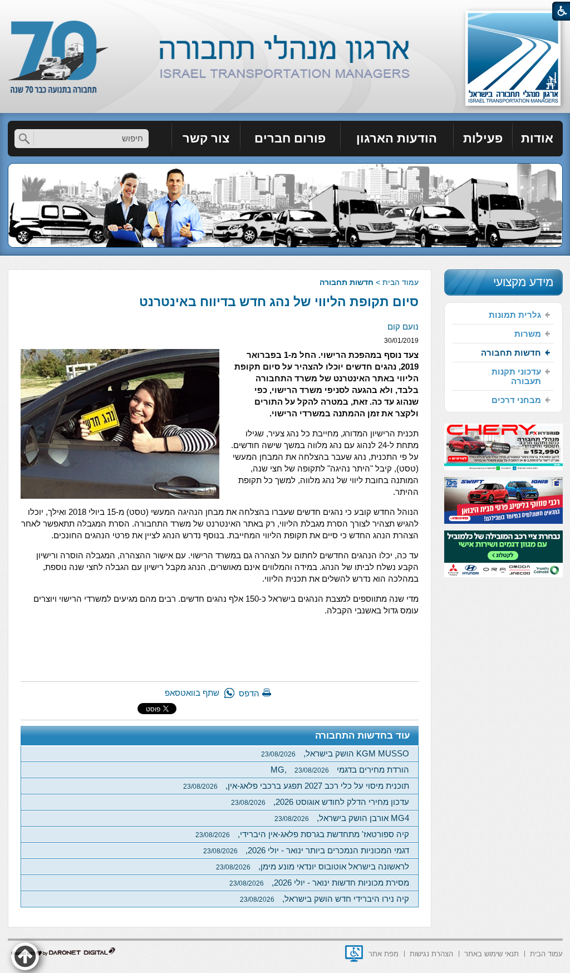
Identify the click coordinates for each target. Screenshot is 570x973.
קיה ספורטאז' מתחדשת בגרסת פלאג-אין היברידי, (302, 834)
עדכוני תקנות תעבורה (516, 376)
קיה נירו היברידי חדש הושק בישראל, (324, 898)
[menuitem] (538, 138)
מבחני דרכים (516, 400)
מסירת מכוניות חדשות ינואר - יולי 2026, (319, 882)
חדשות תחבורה (347, 282)
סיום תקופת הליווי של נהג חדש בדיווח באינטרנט (279, 301)
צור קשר (206, 138)
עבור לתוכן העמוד (285, 11)
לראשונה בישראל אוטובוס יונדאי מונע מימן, (312, 866)
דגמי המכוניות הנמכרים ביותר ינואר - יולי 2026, (306, 850)
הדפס (249, 693)
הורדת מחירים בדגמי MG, (340, 769)
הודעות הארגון (396, 138)
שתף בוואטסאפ (192, 692)
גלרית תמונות (515, 315)
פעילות (483, 138)
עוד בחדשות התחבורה (362, 735)
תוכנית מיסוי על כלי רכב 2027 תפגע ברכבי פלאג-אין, (296, 785)
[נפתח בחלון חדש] (354, 953)
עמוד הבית (400, 282)
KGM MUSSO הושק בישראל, (335, 753)
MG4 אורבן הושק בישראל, (341, 818)
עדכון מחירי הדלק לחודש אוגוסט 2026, (320, 802)
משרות (527, 333)
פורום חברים (290, 138)
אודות (537, 138)
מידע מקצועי (523, 282)
